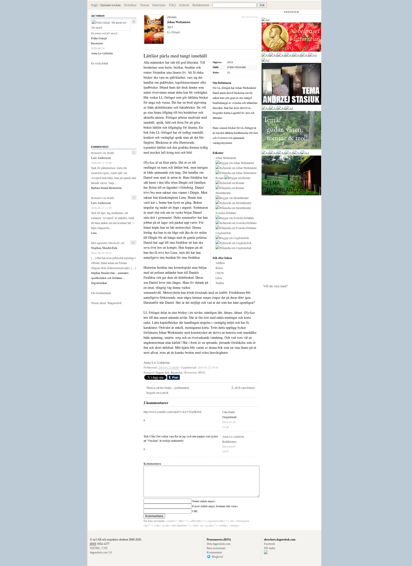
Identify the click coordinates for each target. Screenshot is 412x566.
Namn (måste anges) (203, 501)
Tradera (220, 283)
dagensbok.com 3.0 (101, 552)
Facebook (269, 544)
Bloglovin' (217, 556)
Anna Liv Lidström (233, 436)
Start (94, 5)
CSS (105, 548)
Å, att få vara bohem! (243, 387)
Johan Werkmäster (226, 158)
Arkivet (184, 5)
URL (195, 511)
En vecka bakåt (99, 63)
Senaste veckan (111, 5)
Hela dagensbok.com (218, 544)
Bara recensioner (216, 548)
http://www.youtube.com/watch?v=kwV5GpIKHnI (172, 412)
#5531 (202, 372)
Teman (144, 5)
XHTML (95, 548)
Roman (220, 178)
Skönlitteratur (223, 193)
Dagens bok (162, 372)
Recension (176, 372)
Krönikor (130, 5)
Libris (219, 278)
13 (133, 242)
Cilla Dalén (228, 412)
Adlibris (220, 263)
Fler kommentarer (101, 293)
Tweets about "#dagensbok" (107, 303)
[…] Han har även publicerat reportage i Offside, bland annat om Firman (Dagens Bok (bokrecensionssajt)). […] (113, 263)
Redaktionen (200, 5)
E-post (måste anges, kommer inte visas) (215, 506)
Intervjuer (159, 5)
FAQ (172, 5)
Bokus (219, 268)
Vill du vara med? (275, 286)
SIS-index (269, 548)
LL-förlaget (173, 32)
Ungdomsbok (223, 233)
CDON (220, 273)
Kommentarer (214, 552)
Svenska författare (226, 213)
